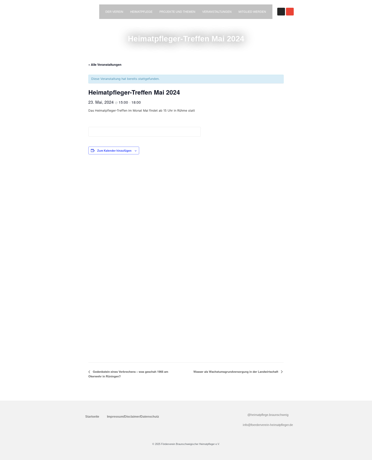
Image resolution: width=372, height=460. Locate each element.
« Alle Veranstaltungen (104, 64)
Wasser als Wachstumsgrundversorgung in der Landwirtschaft (236, 371)
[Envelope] (290, 11)
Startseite (92, 416)
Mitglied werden (252, 11)
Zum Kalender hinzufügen (114, 150)
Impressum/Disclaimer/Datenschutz (133, 416)
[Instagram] (281, 11)
